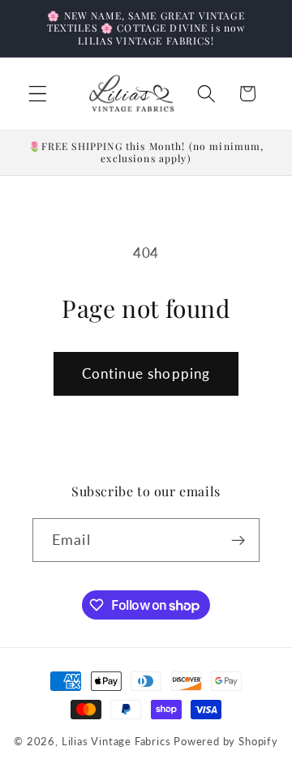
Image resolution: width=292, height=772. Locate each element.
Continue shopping (146, 373)
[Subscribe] (238, 540)
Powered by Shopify (226, 742)
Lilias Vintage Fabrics (116, 742)
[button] (37, 93)
